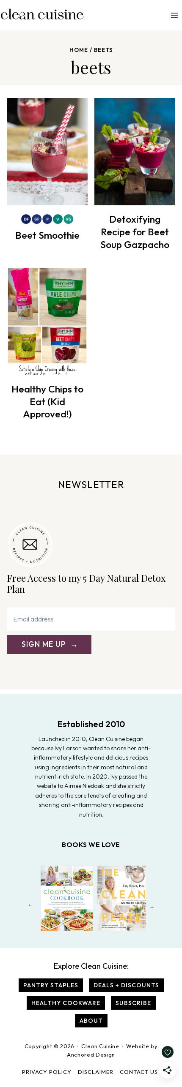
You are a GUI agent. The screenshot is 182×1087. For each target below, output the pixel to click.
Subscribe (133, 1003)
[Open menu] (174, 15)
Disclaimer (95, 1071)
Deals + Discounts (126, 985)
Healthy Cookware (65, 1003)
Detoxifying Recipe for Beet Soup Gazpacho (134, 232)
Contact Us (139, 1071)
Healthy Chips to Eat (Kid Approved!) (47, 401)
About (91, 1020)
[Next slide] (151, 906)
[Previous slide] (30, 906)
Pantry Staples (50, 985)
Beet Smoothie (47, 235)
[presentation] (47, 151)
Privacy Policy (47, 1071)
